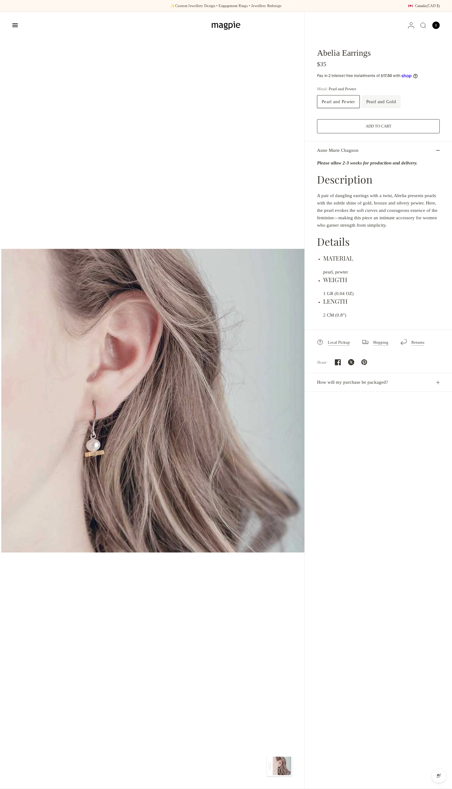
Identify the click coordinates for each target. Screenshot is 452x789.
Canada (427, 6)
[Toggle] (270, 766)
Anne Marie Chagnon (338, 150)
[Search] (423, 25)
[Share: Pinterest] (364, 362)
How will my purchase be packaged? (352, 382)
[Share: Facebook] (338, 362)
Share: (322, 362)
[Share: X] (351, 362)
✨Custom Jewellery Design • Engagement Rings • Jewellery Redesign (225, 6)
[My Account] (411, 25)
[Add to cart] (378, 126)
